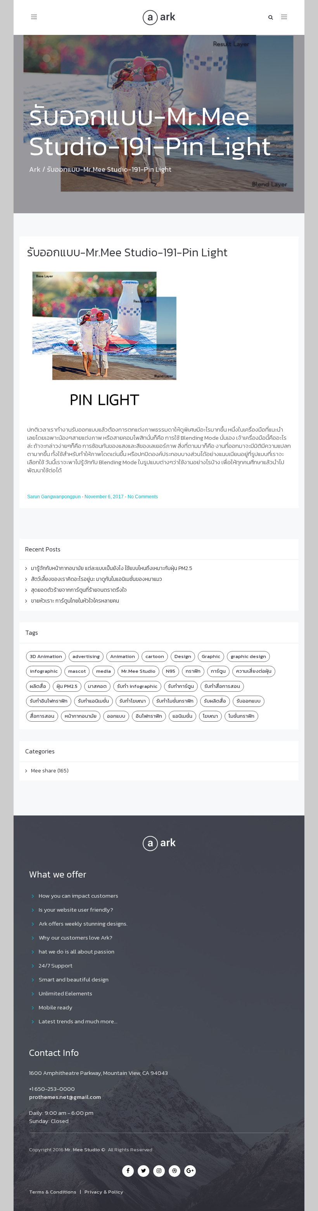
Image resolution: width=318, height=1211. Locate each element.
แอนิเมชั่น (182, 716)
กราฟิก (193, 671)
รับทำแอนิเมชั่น (93, 701)
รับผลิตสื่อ (215, 701)
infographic (44, 671)
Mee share (43, 771)
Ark (35, 169)
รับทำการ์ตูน (181, 686)
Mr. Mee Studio (82, 1149)
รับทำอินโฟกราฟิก (48, 701)
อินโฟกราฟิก (149, 716)
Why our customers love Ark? (75, 937)
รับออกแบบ (249, 701)
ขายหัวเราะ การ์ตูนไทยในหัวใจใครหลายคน (75, 601)
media (103, 671)
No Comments (143, 496)
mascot (77, 671)
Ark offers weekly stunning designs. (83, 923)
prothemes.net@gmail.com (65, 1096)
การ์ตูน (218, 671)
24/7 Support (56, 965)
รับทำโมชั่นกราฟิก (175, 701)
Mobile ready (56, 1007)
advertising (86, 656)
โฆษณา (210, 716)
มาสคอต (97, 686)
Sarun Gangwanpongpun (54, 496)
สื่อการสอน (42, 716)
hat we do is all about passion (76, 951)
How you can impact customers (78, 895)
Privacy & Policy (104, 1191)
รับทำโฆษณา (132, 701)
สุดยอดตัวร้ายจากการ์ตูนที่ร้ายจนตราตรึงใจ (79, 590)
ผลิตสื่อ (38, 686)
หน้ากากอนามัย (81, 716)
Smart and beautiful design (74, 979)
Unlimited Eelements (65, 993)
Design (183, 656)
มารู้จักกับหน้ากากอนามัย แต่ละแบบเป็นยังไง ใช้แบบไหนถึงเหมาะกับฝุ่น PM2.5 (111, 568)
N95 (170, 671)
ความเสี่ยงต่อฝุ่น (253, 671)
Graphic (211, 656)
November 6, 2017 (105, 496)
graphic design (248, 656)
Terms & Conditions (52, 1191)
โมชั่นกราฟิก (241, 716)
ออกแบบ (116, 716)
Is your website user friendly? (76, 909)
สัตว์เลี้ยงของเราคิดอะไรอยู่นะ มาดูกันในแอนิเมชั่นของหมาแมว (96, 579)
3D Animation (46, 656)
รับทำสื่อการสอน (222, 686)
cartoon (154, 656)
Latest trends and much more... (78, 1021)
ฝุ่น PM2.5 (67, 686)
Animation (122, 656)
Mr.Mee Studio (138, 671)
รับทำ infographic (137, 686)
